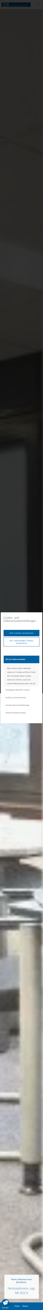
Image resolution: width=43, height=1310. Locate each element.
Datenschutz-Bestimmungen (16, 713)
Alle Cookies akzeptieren (21, 633)
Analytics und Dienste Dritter (16, 698)
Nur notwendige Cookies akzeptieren (21, 642)
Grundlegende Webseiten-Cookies (17, 690)
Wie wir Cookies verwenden (15, 659)
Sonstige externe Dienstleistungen (17, 705)
